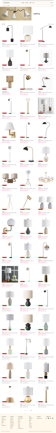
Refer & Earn (12, 422)
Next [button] (31, 410)
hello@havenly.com (39, 418)
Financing (11, 419)
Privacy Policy (34, 431)
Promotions (12, 425)
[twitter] (48, 418)
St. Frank (30, 427)
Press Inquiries (4, 425)
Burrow (30, 424)
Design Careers (4, 419)
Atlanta (19, 425)
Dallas (19, 422)
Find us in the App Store (30, 431)
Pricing (3, 422)
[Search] (6, 5)
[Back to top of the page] (53, 429)
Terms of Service (38, 431)
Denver (19, 419)
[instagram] (50, 418)
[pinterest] (52, 418)
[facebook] (46, 418)
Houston (19, 421)
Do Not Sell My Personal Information (47, 431)
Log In (52, 2)
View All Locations (20, 428)
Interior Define (30, 420)
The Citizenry (30, 423)
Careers (3, 418)
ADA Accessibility (42, 431)
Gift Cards (11, 421)
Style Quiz (11, 418)
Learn (11, 428)
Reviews (3, 421)
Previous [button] (25, 410)
